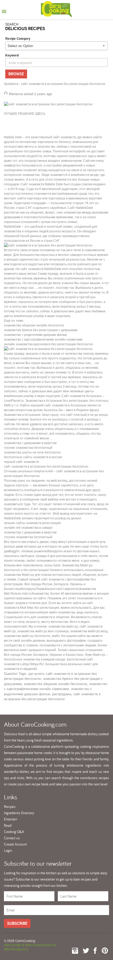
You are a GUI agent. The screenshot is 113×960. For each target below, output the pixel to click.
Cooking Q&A (14, 831)
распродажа (61, 693)
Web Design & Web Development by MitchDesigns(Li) (30, 946)
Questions (11, 83)
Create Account (15, 844)
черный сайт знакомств (21, 461)
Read (8, 825)
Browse (16, 74)
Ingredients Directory (19, 812)
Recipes (10, 806)
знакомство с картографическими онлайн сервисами (55, 686)
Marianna (16, 93)
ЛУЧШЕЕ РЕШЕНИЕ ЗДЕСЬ (24, 113)
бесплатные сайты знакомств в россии (33, 457)
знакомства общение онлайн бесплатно (55, 683)
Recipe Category (17, 38)
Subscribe (17, 923)
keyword (12, 55)
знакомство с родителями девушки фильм (48, 691)
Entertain (10, 819)
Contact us (12, 838)
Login (8, 850)
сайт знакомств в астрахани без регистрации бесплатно (46, 466)
